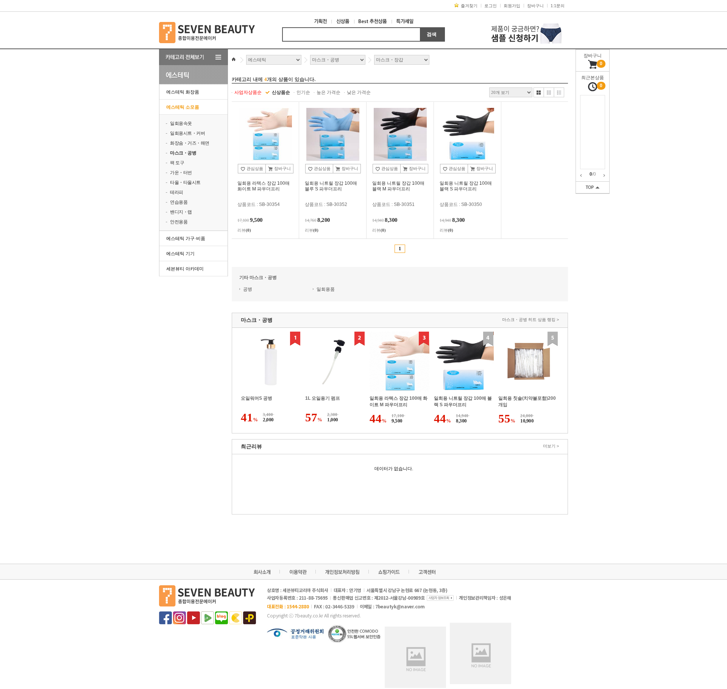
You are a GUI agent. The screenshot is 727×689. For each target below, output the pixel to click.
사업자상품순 (248, 92)
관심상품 (254, 168)
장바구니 (535, 5)
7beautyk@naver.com (400, 606)
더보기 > (551, 446)
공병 (247, 289)
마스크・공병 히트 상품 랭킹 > (530, 319)
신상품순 (281, 92)
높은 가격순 (328, 92)
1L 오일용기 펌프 (322, 398)
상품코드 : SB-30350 (461, 204)
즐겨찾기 (469, 5)
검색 (432, 34)
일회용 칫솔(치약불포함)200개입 (527, 401)
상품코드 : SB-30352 (326, 204)
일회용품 (326, 289)
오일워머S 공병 (256, 398)
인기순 (303, 92)
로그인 (490, 5)
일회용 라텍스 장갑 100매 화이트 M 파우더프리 (398, 401)
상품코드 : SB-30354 (258, 204)
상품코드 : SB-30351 (393, 204)
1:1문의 (558, 5)
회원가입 (512, 5)
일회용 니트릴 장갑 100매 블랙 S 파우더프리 (463, 401)
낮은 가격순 (359, 92)
